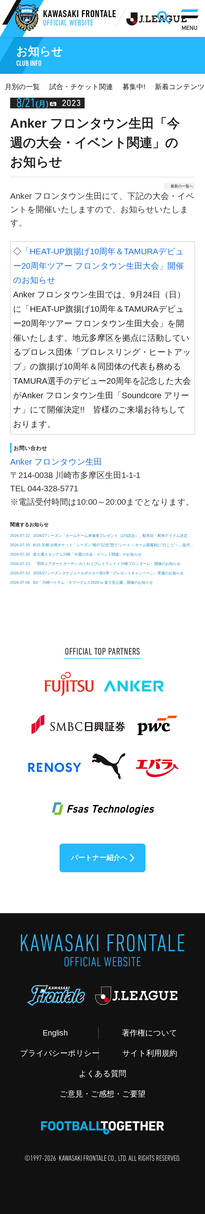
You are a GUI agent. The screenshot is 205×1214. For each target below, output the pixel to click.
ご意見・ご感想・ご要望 (102, 1094)
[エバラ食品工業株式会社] (156, 761)
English (55, 1033)
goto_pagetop (180, 1163)
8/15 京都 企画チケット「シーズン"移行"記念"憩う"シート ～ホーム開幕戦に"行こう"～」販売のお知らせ (114, 545)
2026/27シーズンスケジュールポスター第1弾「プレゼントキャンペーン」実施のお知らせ (108, 573)
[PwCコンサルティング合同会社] (156, 720)
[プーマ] (108, 761)
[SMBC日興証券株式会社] (77, 720)
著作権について (149, 1033)
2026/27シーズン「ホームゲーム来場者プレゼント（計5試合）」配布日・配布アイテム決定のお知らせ (114, 535)
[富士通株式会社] (68, 679)
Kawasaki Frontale (79, 19)
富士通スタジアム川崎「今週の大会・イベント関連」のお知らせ (87, 554)
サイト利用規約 (149, 1053)
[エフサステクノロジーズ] (102, 802)
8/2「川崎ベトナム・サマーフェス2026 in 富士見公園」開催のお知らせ (93, 582)
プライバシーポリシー (59, 1053)
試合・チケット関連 (81, 87)
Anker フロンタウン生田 (56, 461)
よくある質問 (102, 1073)
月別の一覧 (22, 87)
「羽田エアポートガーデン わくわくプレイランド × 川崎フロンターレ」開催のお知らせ (106, 564)
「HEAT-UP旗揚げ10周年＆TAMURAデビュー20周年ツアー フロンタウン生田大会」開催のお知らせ (98, 266)
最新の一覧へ (182, 186)
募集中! (134, 87)
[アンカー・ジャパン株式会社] (134, 679)
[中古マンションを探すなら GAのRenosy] (54, 761)
